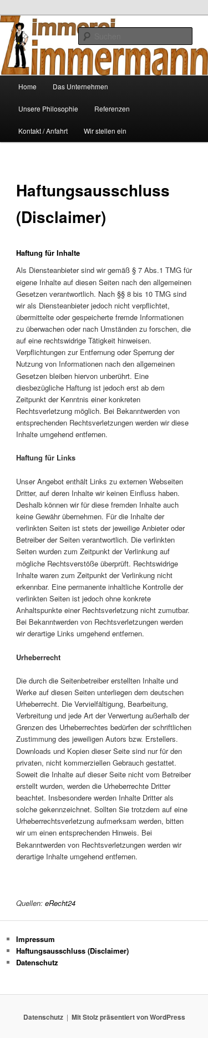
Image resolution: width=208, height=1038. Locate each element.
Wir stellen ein (105, 130)
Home (27, 86)
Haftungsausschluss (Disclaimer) (72, 950)
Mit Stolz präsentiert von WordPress (128, 1017)
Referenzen (112, 108)
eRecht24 (60, 903)
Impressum (35, 939)
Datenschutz (37, 962)
